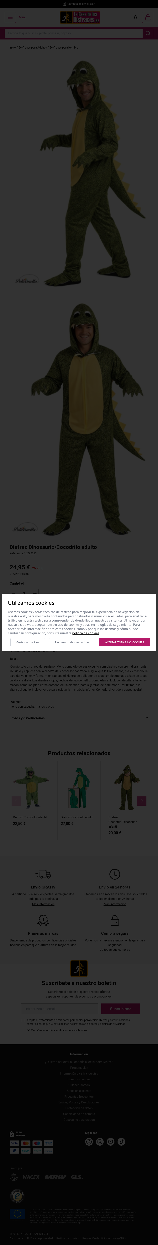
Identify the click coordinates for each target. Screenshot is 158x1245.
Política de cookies (85, 633)
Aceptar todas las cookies (124, 642)
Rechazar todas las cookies (72, 642)
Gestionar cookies (27, 642)
